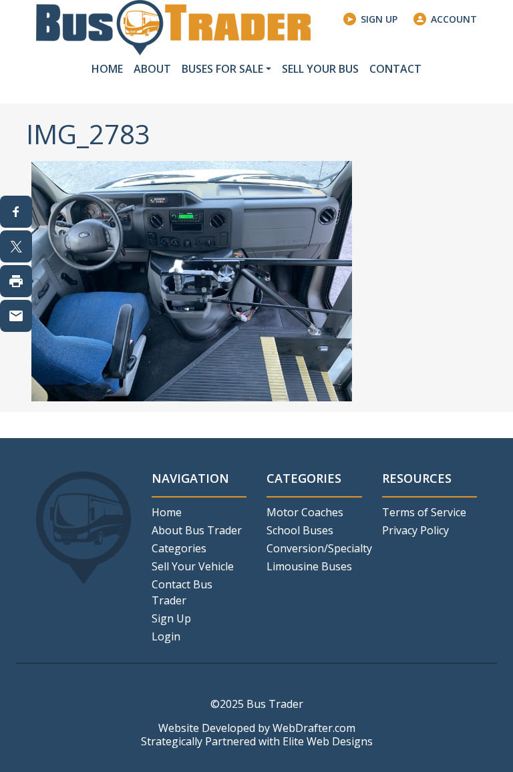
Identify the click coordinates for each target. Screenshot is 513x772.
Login (166, 636)
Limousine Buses (309, 566)
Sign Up (379, 19)
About (152, 68)
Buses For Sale (222, 68)
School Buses (300, 530)
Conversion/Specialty (314, 548)
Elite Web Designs (328, 741)
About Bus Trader (197, 530)
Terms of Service (424, 512)
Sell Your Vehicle (193, 566)
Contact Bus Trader (182, 592)
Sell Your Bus (320, 68)
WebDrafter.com (314, 728)
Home (107, 68)
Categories (179, 548)
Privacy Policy (415, 530)
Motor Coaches (305, 512)
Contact (395, 68)
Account (454, 19)
